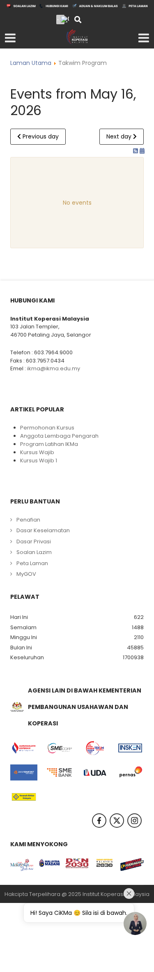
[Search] (77, 20)
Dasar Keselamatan (43, 530)
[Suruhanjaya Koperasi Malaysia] (23, 748)
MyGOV (26, 574)
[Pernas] (130, 772)
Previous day (40, 136)
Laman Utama (30, 63)
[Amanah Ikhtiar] (23, 797)
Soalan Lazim (34, 552)
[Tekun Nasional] (94, 748)
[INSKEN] (130, 748)
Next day (119, 136)
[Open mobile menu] (10, 38)
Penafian (28, 520)
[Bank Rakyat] (23, 772)
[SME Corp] (59, 748)
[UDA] (94, 772)
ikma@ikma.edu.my (53, 368)
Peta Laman (32, 563)
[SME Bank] (59, 772)
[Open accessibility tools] (65, 19)
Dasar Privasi (33, 541)
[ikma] (77, 36)
